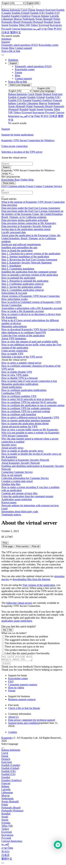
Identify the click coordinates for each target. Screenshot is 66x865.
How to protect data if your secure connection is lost (29, 381)
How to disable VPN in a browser (19, 378)
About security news (12, 447)
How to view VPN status (14, 374)
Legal (4, 508)
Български (56, 25)
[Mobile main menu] (2, 54)
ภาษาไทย (47, 28)
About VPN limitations (13, 338)
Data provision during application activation (24, 220)
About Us (13, 716)
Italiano (45, 16)
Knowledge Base (10, 179)
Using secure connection (14, 350)
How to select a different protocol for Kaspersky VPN (30, 417)
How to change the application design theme (25, 423)
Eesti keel (50, 9)
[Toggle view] (2, 190)
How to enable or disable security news (22, 450)
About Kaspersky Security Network (20, 463)
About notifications (11, 387)
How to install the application (17, 250)
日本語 (5, 32)
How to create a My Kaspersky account (22, 311)
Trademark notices (11, 514)
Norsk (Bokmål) (44, 19)
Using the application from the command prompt (27, 496)
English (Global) (21, 12)
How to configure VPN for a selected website (25, 411)
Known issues (8, 502)
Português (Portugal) (32, 22)
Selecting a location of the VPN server (21, 356)
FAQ (11, 681)
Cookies (12, 732)
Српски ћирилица (22, 28)
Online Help (27, 179)
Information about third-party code (19, 511)
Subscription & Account (14, 293)
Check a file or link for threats (24, 708)
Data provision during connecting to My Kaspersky (28, 223)
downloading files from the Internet (31, 579)
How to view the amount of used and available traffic (29, 341)
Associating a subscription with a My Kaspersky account (31, 308)
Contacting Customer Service (17, 472)
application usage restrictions (16, 620)
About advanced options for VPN (19, 426)
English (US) (53, 12)
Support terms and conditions (23, 723)
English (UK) (37, 12)
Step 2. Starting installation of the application (25, 256)
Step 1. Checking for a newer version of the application (30, 253)
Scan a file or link (17, 81)
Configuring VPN (11, 393)
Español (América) (21, 16)
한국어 (57, 28)
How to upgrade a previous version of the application (29, 274)
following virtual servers (19, 602)
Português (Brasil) (11, 22)
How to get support (11, 475)
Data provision (9, 205)
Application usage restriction (16, 499)
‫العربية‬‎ (37, 28)
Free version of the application (39, 585)
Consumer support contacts (22, 684)
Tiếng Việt (24, 25)
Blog (11, 48)
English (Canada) (17, 97)
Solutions (13, 59)
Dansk (31, 9)
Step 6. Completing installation (17, 268)
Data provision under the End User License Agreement (30, 208)
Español (5, 16)
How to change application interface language (25, 420)
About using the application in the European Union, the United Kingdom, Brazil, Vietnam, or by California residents (30, 238)
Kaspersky (7, 737)
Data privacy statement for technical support (31, 719)
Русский (6, 28)
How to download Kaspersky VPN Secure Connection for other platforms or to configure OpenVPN (32, 331)
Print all (35, 546)
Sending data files (10, 484)
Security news (8, 444)
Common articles (16, 186)
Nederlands (29, 19)
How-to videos (16, 687)
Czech (24, 9)
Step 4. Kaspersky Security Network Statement (26, 262)
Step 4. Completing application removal (22, 290)
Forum (4, 48)
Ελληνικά (44, 25)
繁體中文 (15, 32)
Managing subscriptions (14, 326)
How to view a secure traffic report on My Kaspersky (29, 429)
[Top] (2, 862)
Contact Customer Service (48, 186)
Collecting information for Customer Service (25, 478)
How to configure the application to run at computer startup (32, 405)
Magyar (18, 19)
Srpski (57, 22)
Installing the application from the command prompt (29, 271)
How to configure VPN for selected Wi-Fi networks (29, 402)
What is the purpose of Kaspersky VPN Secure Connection (33, 201)
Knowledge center (48, 45)
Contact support (23, 48)
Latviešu (54, 16)
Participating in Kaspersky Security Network (25, 459)
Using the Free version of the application (23, 335)
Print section (22, 546)
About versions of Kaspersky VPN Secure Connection (30, 296)
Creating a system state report (17, 481)
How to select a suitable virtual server (21, 362)
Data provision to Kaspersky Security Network (26, 226)
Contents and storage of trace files (19, 493)
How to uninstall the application (18, 277)
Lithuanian (7, 19)
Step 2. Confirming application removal (22, 283)
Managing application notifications (19, 384)
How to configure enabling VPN (18, 396)
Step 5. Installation (11, 265)
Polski (56, 19)
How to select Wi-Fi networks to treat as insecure (27, 399)
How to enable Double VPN (16, 371)
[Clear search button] (2, 196)
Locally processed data (13, 232)
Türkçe (34, 25)
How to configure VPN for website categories (25, 408)
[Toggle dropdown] (12, 174)
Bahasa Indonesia (10, 9)
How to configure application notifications (23, 390)
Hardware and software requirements (21, 244)
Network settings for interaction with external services (30, 505)
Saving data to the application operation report (25, 229)
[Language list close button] (2, 747)
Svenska (13, 25)
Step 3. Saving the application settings (21, 286)
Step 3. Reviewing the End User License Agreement (29, 259)
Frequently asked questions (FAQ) (19, 45)
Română (48, 22)
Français (35, 16)
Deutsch (40, 9)
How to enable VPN (12, 353)
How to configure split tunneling (18, 414)
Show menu (8, 183)
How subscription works (14, 299)
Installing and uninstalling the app (19, 247)
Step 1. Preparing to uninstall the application (24, 280)
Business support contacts (22, 699)
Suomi (4, 25)
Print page (8, 546)
